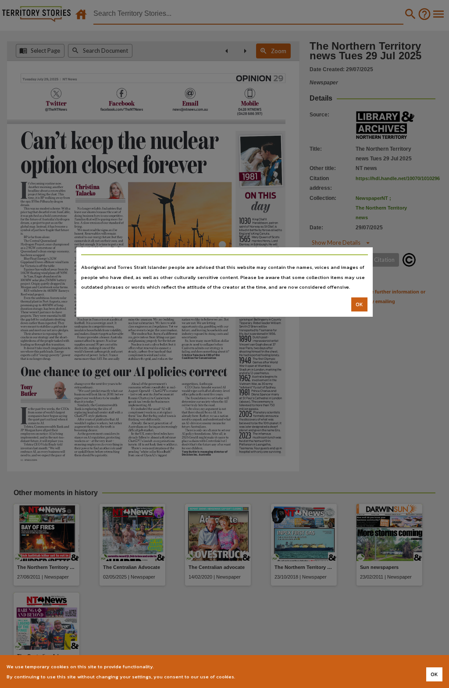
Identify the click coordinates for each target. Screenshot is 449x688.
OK (359, 304)
